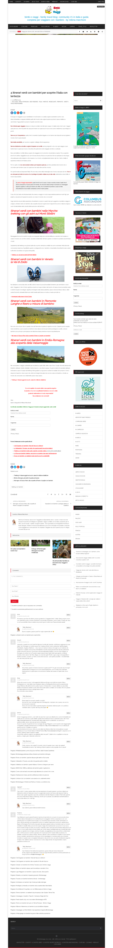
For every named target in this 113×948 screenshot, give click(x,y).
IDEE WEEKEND (34, 101)
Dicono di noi (64, 1)
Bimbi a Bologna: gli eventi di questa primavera (26, 478)
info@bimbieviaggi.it (36, 854)
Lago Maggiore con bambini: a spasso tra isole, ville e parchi (32, 871)
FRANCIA (77, 530)
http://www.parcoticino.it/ (24, 720)
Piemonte (60, 101)
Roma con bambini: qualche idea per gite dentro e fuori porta (32, 757)
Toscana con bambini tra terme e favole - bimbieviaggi (30, 878)
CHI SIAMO (89, 942)
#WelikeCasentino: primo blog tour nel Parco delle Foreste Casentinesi (35, 750)
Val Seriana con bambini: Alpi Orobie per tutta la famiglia (31, 882)
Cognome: (13, 422)
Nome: (12, 416)
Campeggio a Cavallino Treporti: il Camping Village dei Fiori (32, 896)
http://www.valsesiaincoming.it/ (53, 730)
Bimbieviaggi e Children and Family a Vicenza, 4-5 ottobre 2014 (33, 782)
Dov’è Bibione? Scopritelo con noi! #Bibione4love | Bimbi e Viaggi (33, 889)
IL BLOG (77, 492)
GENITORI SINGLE (80, 480)
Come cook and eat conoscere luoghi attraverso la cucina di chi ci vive (35, 771)
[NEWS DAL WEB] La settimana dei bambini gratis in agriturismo (33, 768)
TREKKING (78, 454)
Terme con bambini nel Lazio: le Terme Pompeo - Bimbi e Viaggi (33, 903)
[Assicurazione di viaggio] (87, 200)
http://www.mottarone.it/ (52, 725)
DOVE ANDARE (14, 26)
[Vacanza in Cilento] (87, 230)
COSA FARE (24, 26)
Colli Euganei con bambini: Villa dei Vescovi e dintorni (28, 445)
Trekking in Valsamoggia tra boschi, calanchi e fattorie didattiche (31, 475)
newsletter (93, 26)
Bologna (15, 101)
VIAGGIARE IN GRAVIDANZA (83, 484)
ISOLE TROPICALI (80, 526)
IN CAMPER (78, 425)
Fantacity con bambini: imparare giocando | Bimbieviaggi (31, 875)
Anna (18, 678)
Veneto (66, 101)
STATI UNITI (78, 522)
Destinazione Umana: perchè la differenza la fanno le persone (32, 775)
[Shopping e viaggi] (87, 262)
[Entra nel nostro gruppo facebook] (87, 170)
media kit (55, 1)
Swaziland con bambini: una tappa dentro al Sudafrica (56, 504)
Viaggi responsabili (17, 103)
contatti (18, 1)
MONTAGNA (78, 449)
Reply (68, 615)
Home (11, 1)
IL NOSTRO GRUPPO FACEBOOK (52, 942)
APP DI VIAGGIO (79, 500)
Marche (45, 101)
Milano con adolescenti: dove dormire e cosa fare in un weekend (88, 587)
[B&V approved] (87, 389)
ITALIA (40, 101)
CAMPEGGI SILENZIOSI (81, 433)
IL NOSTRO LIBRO (37, 942)
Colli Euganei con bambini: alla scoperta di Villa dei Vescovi (32, 861)
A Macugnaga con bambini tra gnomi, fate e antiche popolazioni (33, 913)
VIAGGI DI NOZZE (80, 476)
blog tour (35, 1)
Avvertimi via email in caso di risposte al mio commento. (27, 605)
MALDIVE (77, 518)
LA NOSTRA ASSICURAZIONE (70, 942)
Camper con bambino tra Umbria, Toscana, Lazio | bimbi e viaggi (33, 864)
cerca (100, 1)
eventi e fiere (45, 1)
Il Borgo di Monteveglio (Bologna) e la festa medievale (39, 550)
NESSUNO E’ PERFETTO (81, 496)
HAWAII (77, 514)
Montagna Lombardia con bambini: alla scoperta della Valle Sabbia (34, 885)
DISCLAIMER (57, 944)
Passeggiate (52, 101)
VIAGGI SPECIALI (45, 26)
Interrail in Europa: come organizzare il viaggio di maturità (89, 594)
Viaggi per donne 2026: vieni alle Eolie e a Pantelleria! (87, 571)
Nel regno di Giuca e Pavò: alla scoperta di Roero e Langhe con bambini (33, 480)
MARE (77, 445)
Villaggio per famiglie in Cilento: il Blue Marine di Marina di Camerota (42, 31)
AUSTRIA (77, 534)
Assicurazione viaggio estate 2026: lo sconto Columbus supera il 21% (88, 558)
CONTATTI (28, 942)
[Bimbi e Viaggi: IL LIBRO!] (87, 128)
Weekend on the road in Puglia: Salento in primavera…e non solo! (87, 606)
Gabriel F (19, 787)
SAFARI (77, 458)
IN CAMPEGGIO (79, 429)
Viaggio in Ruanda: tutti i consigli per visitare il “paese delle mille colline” (88, 600)
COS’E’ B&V (74, 1)
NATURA (64, 26)
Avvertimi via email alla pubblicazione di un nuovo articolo (27, 609)
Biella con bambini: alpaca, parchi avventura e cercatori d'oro (32, 868)
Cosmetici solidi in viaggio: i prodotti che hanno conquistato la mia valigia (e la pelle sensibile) (88, 565)
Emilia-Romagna (24, 101)
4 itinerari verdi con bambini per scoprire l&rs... (28, 635)
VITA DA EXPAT (79, 488)
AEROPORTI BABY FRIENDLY (83, 417)
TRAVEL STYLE (82, 26)
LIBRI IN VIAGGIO (80, 472)
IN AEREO (55, 26)
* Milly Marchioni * (27, 627)
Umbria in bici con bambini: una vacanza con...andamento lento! (33, 778)
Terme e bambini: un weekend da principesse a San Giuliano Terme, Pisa (35, 892)
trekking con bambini (17, 487)
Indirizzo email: (15, 410)
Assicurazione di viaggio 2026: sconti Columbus (89, 582)
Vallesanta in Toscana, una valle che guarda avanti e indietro (32, 761)
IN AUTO (77, 441)
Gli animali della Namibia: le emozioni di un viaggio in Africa (61, 562)
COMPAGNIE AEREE (80, 421)
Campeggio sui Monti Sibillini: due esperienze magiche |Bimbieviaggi (34, 910)
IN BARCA (78, 437)
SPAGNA (77, 538)
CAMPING (72, 26)
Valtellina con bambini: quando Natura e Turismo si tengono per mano (35, 764)
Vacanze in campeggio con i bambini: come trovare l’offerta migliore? (88, 552)
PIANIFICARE (34, 26)
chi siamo (26, 1)
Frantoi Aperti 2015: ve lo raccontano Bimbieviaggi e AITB (31, 899)
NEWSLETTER (20, 942)
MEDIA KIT (96, 942)
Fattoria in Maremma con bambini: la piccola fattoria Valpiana (32, 906)
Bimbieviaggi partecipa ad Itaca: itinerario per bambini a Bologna (33, 754)
